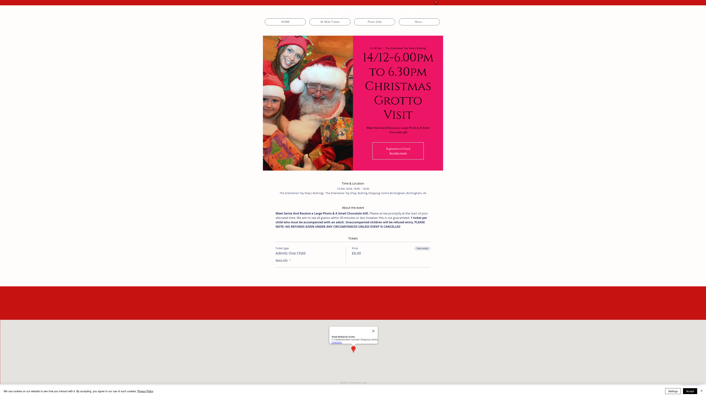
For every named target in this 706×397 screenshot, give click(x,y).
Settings (673, 391)
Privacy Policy (145, 391)
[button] (436, 3)
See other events (398, 153)
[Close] (701, 391)
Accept (690, 391)
